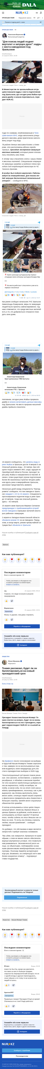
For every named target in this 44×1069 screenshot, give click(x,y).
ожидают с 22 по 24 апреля (17, 494)
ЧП (34, 18)
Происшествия (8, 18)
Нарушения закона (25, 18)
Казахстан (6, 920)
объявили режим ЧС (10, 520)
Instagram (23, 645)
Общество (5, 656)
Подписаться (22, 897)
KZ (37, 13)
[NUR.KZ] (22, 12)
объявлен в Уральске (21, 525)
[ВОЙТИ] (41, 13)
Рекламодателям (22, 1056)
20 (18, 936)
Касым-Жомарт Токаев (19, 920)
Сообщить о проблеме (22, 1050)
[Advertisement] (22, 116)
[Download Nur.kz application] (22, 5)
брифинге (9, 761)
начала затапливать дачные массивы (25, 402)
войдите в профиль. (13, 584)
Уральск (5, 544)
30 (5, 936)
